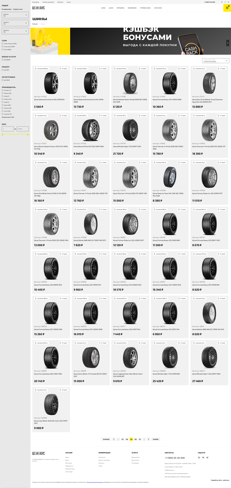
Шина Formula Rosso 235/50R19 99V (166, 240)
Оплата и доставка (48, 2)
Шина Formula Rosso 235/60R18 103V (48, 285)
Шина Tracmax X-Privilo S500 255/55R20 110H (51, 240)
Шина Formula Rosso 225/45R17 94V (126, 329)
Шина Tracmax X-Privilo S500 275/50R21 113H (130, 193)
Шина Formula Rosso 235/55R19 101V (87, 285)
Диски (111, 8)
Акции (69, 2)
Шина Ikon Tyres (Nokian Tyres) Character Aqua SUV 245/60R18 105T (207, 100)
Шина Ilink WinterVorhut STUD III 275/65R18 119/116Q (50, 194)
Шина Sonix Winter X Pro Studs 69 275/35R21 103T (90, 375)
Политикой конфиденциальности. (95, 482)
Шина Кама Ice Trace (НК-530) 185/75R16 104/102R (168, 194)
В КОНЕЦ (155, 439)
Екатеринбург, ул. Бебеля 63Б (173, 467)
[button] (33, 43)
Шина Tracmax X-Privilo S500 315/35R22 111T (208, 146)
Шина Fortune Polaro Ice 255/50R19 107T (207, 193)
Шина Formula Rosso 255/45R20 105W (88, 329)
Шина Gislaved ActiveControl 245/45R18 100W (88, 100)
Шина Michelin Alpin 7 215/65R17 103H (127, 146)
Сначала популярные (210, 61)
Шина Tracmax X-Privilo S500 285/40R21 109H (168, 147)
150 (136, 439)
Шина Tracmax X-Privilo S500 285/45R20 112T (91, 193)
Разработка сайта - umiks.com (220, 480)
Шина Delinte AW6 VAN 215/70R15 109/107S (90, 240)
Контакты (60, 2)
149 (131, 439)
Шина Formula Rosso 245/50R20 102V (127, 285)
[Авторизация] (228, 2)
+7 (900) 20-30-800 (209, 2)
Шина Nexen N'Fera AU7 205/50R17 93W (89, 146)
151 (140, 439)
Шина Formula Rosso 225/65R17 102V (206, 240)
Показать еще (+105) (8, 117)
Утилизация (135, 463)
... (118, 439)
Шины (103, 8)
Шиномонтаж (136, 457)
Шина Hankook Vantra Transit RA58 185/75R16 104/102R (130, 100)
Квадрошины (132, 8)
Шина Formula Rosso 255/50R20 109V (48, 329)
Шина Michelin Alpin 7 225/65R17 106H (206, 374)
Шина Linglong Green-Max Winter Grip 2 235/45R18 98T (127, 375)
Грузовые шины (145, 8)
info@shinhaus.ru (170, 470)
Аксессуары (158, 8)
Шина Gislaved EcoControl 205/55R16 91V (49, 99)
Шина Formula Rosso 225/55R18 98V (205, 285)
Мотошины (120, 8)
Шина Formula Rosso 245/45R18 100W (167, 99)
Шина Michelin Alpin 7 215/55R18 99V (166, 374)
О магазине (35, 2)
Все (5, 16)
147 (123, 439)
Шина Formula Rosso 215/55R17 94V (166, 329)
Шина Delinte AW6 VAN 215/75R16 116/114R (208, 329)
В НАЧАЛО (106, 439)
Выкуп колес (135, 460)
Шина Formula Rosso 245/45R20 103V (167, 285)
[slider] (2, 134)
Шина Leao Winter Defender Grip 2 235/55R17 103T (50, 422)
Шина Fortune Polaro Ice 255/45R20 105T (128, 240)
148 (127, 439)
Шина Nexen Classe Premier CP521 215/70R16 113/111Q (51, 147)
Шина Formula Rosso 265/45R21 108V (48, 374)
